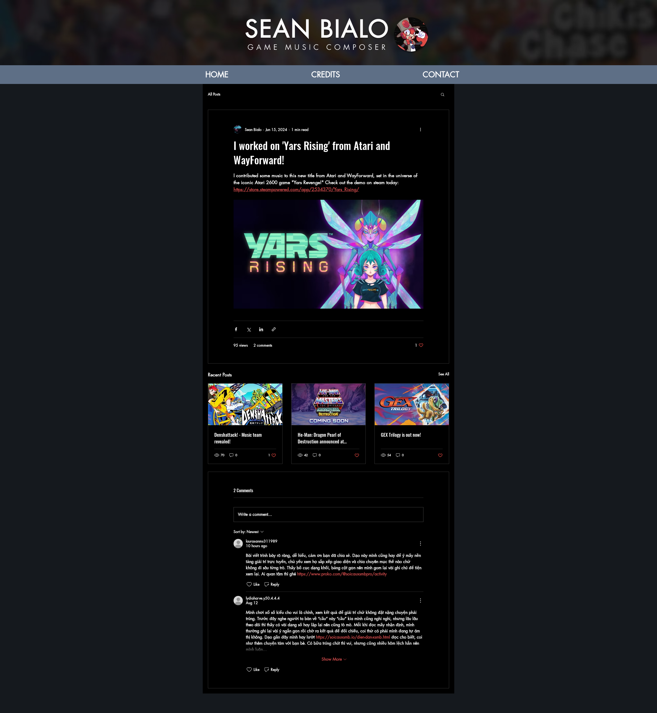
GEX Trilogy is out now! (401, 434)
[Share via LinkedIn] (261, 329)
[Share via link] (273, 329)
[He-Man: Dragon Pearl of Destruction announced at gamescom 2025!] (329, 404)
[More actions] (420, 129)
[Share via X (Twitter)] (248, 329)
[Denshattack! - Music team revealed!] (245, 404)
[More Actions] (420, 543)
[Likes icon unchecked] (249, 584)
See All (443, 374)
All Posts (214, 94)
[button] (442, 94)
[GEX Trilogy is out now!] (412, 404)
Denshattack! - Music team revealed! (238, 438)
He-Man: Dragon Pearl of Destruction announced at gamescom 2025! (321, 438)
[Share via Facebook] (236, 329)
